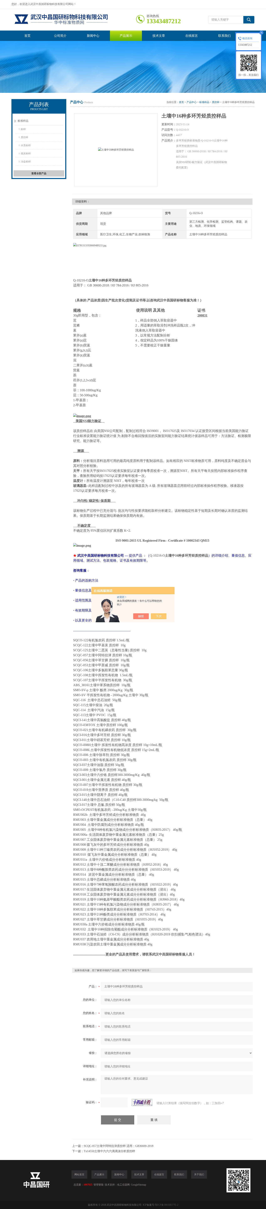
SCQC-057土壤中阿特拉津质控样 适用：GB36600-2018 (118, 1146)
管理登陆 (98, 1184)
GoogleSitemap (138, 1184)
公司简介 (60, 35)
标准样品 (23, 120)
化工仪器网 (123, 1184)
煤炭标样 (26, 153)
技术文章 (159, 35)
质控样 (24, 137)
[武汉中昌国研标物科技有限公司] (73, 20)
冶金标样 (26, 161)
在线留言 (191, 35)
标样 (23, 129)
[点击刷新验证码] (142, 1102)
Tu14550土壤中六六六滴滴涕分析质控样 (109, 1151)
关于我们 (199, 1174)
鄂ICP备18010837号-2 (166, 1204)
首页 (27, 35)
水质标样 (26, 145)
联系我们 (224, 35)
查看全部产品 (38, 173)
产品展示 (126, 35)
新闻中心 (93, 35)
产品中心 (192, 102)
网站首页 (79, 1174)
